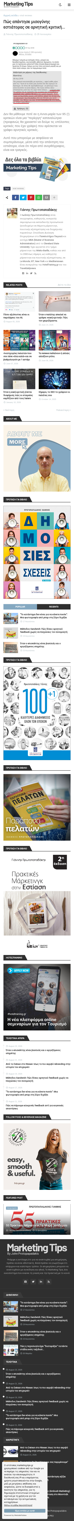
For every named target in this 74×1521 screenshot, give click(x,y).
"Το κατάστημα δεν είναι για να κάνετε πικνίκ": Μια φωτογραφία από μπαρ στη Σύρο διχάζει (44, 616)
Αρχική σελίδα (10, 15)
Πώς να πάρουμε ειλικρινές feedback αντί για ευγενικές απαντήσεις (35, 1107)
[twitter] (31, 273)
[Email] (46, 197)
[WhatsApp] (38, 197)
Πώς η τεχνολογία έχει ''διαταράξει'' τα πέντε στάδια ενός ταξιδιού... (43, 1347)
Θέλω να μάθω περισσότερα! (18, 1505)
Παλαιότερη (62, 410)
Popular (20, 606)
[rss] (35, 273)
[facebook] (23, 273)
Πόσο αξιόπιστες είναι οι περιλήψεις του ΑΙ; (16, 316)
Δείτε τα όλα (64, 285)
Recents (54, 606)
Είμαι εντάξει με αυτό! (25, 1511)
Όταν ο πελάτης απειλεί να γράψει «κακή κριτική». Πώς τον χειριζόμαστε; (53, 317)
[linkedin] (27, 273)
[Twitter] (23, 197)
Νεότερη (9, 410)
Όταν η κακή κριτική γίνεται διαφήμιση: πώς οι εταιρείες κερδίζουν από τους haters (18, 395)
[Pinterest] (31, 197)
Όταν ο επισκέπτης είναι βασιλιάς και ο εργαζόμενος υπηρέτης (40, 645)
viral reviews (26, 15)
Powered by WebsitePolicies (15, 1515)
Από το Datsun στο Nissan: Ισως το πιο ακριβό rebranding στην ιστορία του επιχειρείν (38, 1065)
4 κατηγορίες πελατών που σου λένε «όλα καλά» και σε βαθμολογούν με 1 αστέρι (17, 356)
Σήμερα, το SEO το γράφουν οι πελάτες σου (54, 393)
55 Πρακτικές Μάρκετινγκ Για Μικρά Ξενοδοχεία (36, 1225)
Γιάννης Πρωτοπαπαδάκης (38, 209)
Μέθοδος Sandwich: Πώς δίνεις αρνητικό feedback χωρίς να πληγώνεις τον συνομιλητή (43, 630)
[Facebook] (15, 197)
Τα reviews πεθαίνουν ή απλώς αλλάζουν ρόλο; (54, 355)
